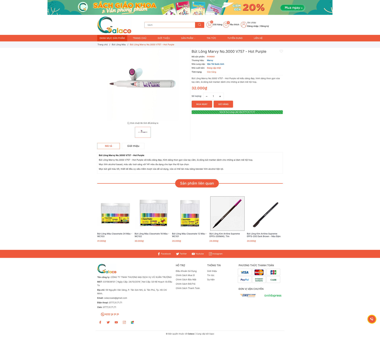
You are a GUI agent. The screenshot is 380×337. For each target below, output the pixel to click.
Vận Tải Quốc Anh (215, 64)
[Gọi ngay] (371, 319)
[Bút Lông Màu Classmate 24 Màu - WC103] (115, 213)
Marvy (210, 60)
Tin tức (211, 38)
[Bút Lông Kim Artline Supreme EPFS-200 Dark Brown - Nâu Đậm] (265, 213)
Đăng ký (265, 26)
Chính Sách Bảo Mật (186, 279)
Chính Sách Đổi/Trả (185, 284)
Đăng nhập (252, 26)
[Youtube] (116, 322)
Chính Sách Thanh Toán (188, 288)
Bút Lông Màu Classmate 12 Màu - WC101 (189, 235)
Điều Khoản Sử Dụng (186, 271)
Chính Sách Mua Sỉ (185, 275)
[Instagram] (124, 322)
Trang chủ (139, 38)
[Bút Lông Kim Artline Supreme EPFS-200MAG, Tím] (227, 213)
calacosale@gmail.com (115, 298)
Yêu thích (233, 24)
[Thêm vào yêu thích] (281, 51)
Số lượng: (197, 96)
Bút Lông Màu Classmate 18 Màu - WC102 (152, 235)
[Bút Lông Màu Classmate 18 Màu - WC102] (153, 213)
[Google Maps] (132, 322)
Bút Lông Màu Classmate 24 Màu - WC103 (114, 235)
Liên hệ (258, 38)
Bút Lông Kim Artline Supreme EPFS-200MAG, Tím (224, 235)
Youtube (199, 254)
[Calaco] (190, 7)
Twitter (183, 254)
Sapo (211, 334)
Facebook (165, 254)
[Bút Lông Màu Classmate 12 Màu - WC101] (190, 213)
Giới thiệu (164, 38)
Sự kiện (211, 279)
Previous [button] (89, 223)
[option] (143, 85)
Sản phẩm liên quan (197, 183)
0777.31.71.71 (115, 302)
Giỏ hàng (223, 104)
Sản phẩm (187, 38)
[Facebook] (100, 322)
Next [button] (291, 223)
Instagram (217, 254)
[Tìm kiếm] (199, 25)
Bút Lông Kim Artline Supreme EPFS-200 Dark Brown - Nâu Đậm (264, 235)
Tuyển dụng (235, 38)
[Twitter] (108, 322)
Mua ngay (202, 104)
